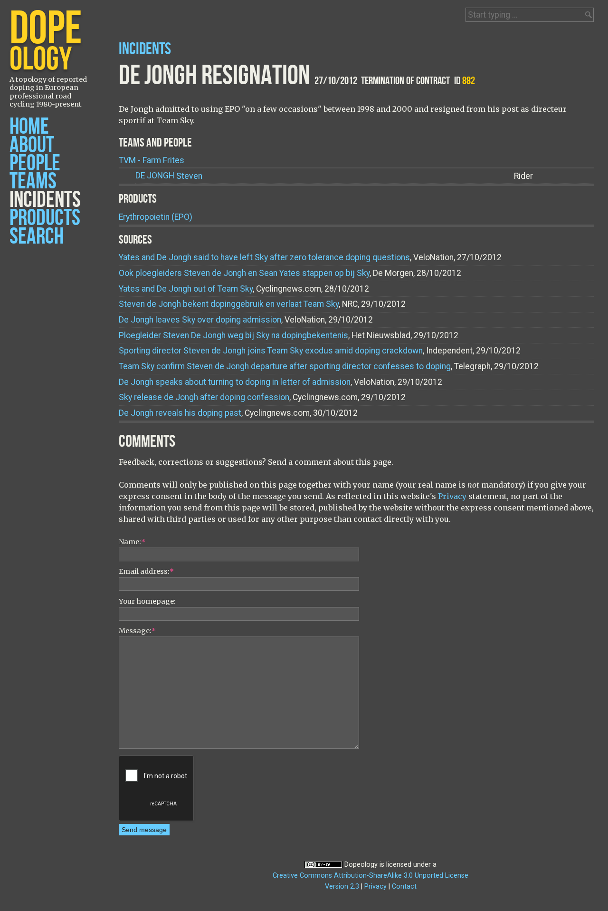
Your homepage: (147, 601)
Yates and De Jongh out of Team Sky (186, 289)
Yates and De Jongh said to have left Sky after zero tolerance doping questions (264, 257)
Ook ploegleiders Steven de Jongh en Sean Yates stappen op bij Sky (244, 273)
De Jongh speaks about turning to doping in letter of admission (235, 382)
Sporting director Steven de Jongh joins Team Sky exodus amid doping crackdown (271, 350)
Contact (404, 886)
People (35, 163)
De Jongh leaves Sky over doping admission (200, 319)
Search (37, 236)
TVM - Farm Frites (151, 160)
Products (45, 218)
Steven (168, 176)
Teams (33, 181)
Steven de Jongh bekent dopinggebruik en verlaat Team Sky (229, 304)
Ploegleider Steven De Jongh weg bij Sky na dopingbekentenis (233, 335)
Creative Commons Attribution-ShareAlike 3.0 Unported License (370, 876)
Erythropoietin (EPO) (155, 217)
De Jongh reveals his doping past (180, 413)
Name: (132, 542)
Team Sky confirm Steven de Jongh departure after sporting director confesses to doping (285, 366)
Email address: (146, 571)
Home (29, 126)
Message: (137, 631)
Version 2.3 (342, 886)
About (32, 145)
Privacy (452, 496)
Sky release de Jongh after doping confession (204, 397)
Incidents (45, 200)
